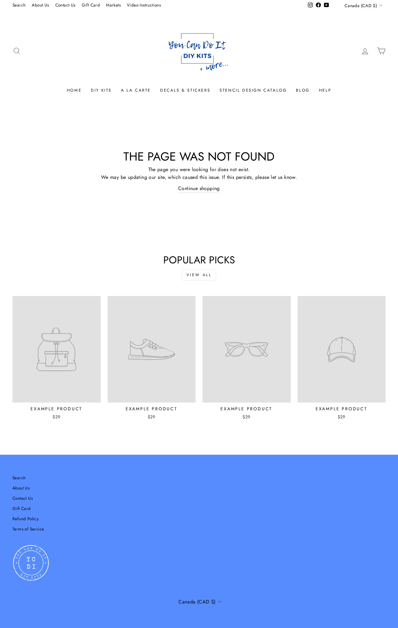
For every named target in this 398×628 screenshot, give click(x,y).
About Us (40, 5)
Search (18, 5)
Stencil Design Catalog (253, 90)
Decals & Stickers (185, 90)
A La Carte (136, 90)
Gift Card (91, 5)
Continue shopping (199, 188)
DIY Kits (101, 90)
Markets (113, 5)
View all (199, 275)
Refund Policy (25, 519)
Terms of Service (28, 529)
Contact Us (65, 5)
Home (74, 90)
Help (325, 90)
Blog (302, 90)
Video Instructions (144, 5)
